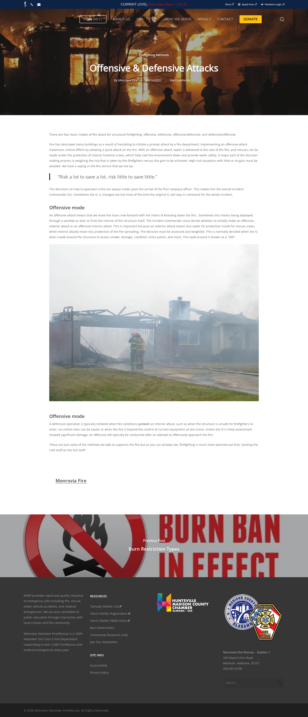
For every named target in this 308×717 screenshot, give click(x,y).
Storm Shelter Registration (108, 613)
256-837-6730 (232, 669)
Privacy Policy (99, 673)
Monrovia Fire (127, 80)
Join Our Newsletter (104, 642)
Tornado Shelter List (104, 606)
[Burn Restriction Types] (154, 545)
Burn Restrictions (102, 628)
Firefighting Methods (154, 55)
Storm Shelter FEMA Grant (108, 621)
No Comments (180, 80)
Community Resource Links (109, 635)
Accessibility (98, 665)
